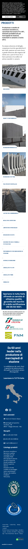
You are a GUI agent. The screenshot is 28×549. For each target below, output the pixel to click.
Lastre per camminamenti (10, 213)
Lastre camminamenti (9, 471)
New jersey (7, 477)
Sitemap (18, 524)
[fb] (5, 408)
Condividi (5, 528)
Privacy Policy (5, 524)
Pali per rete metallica (10, 184)
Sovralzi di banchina (9, 260)
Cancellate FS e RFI (8, 267)
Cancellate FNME (8, 275)
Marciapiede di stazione (10, 459)
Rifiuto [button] (21, 16)
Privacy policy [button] (17, 13)
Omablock (6, 282)
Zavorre (6, 466)
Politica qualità (6, 526)
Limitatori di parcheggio (10, 228)
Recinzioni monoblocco (10, 147)
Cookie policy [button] (9, 13)
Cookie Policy (13, 524)
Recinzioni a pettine (9, 177)
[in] (9, 408)
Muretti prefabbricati (9, 118)
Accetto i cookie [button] (9, 16)
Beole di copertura (9, 464)
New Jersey (6, 89)
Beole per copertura (9, 220)
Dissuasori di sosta (8, 235)
